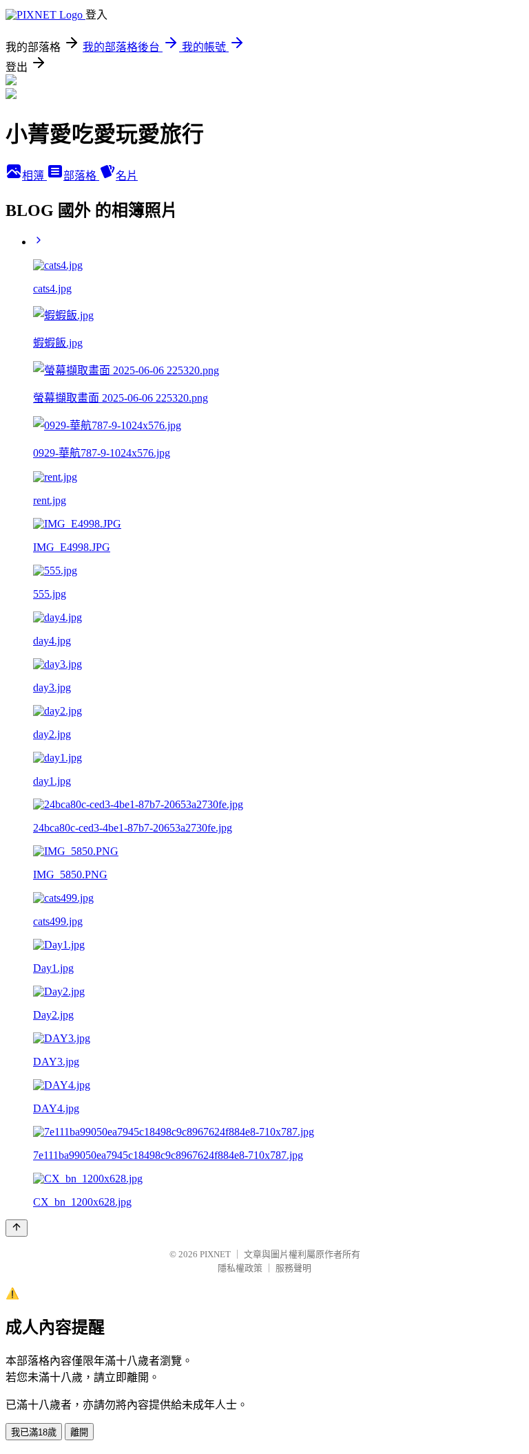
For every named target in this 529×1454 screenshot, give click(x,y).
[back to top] (17, 1228)
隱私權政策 (240, 1268)
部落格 (81, 176)
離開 (79, 1432)
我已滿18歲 (33, 1432)
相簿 (34, 176)
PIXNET (215, 1254)
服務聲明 (293, 1268)
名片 (127, 176)
